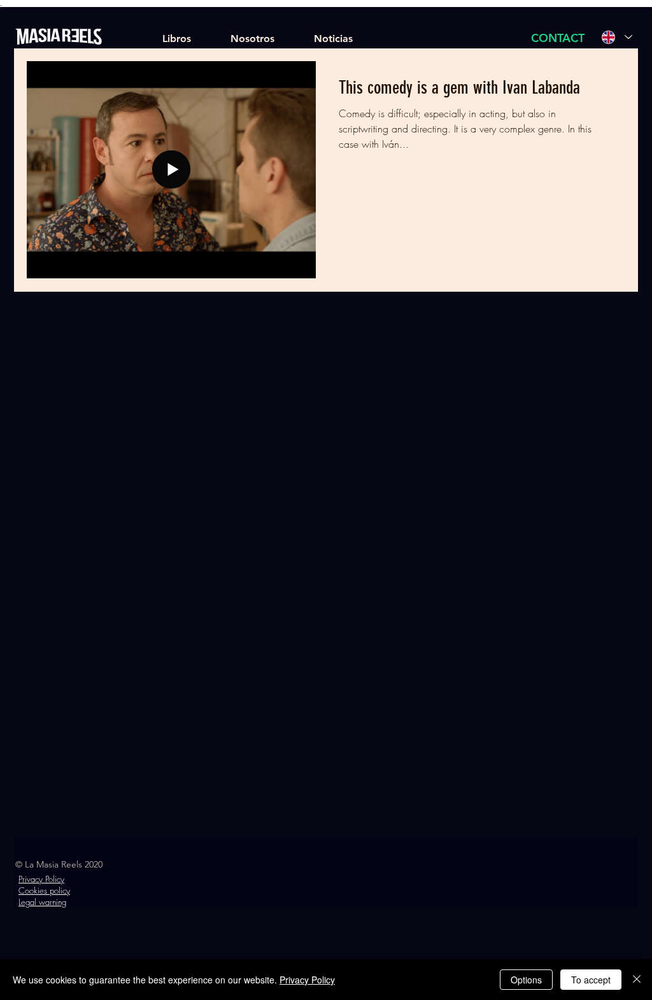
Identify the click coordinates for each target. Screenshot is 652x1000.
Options (526, 979)
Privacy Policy (307, 979)
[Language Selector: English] (617, 37)
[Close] (636, 979)
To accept (591, 979)
